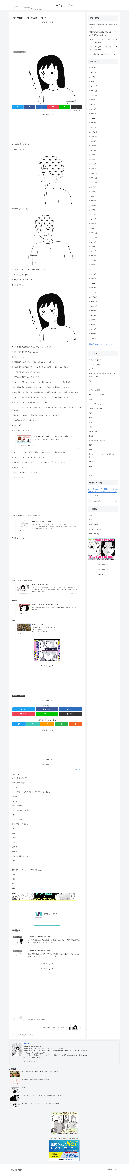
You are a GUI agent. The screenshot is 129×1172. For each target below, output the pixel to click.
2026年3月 (92, 77)
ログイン (92, 520)
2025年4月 (92, 118)
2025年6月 (92, 109)
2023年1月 (92, 224)
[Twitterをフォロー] (19, 724)
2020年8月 (92, 315)
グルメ (14, 796)
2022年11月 (93, 233)
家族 (14, 833)
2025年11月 (93, 91)
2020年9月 (92, 311)
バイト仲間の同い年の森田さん (99, 489)
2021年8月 (92, 274)
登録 (90, 515)
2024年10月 (93, 137)
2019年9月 (92, 329)
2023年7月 (92, 196)
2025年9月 (92, 100)
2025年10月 (93, 95)
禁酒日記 (15, 874)
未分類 (14, 851)
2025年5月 (92, 114)
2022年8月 (92, 247)
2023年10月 (93, 182)
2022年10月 (93, 237)
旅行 (14, 838)
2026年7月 (92, 72)
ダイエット (16, 801)
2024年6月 (92, 150)
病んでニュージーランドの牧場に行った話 (27, 870)
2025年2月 (92, 123)
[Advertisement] (47, 35)
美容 (14, 879)
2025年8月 (92, 104)
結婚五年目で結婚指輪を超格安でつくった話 (103, 26)
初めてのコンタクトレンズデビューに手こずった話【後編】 (103, 41)
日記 (14, 842)
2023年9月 (92, 187)
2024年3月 (92, 159)
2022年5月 (92, 260)
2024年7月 (92, 146)
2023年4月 (92, 210)
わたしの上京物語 (18, 783)
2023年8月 (92, 191)
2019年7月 (92, 338)
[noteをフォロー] (33, 724)
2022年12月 (93, 228)
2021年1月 (92, 292)
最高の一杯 (16, 847)
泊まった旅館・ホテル (20, 856)
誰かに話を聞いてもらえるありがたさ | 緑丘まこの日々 (103, 492)
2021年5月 (92, 279)
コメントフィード (95, 529)
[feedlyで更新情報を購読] (61, 724)
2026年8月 (92, 68)
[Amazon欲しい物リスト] (47, 724)
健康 (14, 815)
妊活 (14, 828)
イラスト (15, 787)
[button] (116, 501)
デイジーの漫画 (17, 806)
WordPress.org (94, 534)
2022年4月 (92, 265)
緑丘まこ (27, 1043)
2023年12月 (93, 173)
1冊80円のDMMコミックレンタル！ (101, 344)
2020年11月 (93, 302)
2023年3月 (92, 214)
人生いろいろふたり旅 (20, 810)
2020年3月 (92, 324)
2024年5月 (92, 155)
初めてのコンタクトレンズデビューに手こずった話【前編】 (103, 48)
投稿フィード (93, 524)
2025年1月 (92, 127)
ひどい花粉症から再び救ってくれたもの (103, 54)
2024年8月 (92, 141)
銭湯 (14, 888)
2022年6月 (92, 256)
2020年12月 (93, 297)
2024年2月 (92, 164)
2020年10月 (93, 306)
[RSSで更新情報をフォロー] (75, 724)
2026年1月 (92, 82)
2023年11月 (93, 178)
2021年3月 (92, 288)
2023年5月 (92, 205)
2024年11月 (93, 132)
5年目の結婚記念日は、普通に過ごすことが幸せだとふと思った (102, 33)
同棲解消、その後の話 (19, 695)
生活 (14, 865)
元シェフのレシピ (18, 819)
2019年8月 (92, 334)
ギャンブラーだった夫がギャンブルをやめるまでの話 (31, 792)
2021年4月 (92, 283)
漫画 (14, 861)
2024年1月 (92, 169)
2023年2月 (92, 219)
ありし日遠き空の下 (19, 778)
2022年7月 (92, 251)
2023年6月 (92, 201)
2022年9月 (92, 242)
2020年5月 (92, 320)
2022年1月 (92, 269)
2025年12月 (93, 86)
